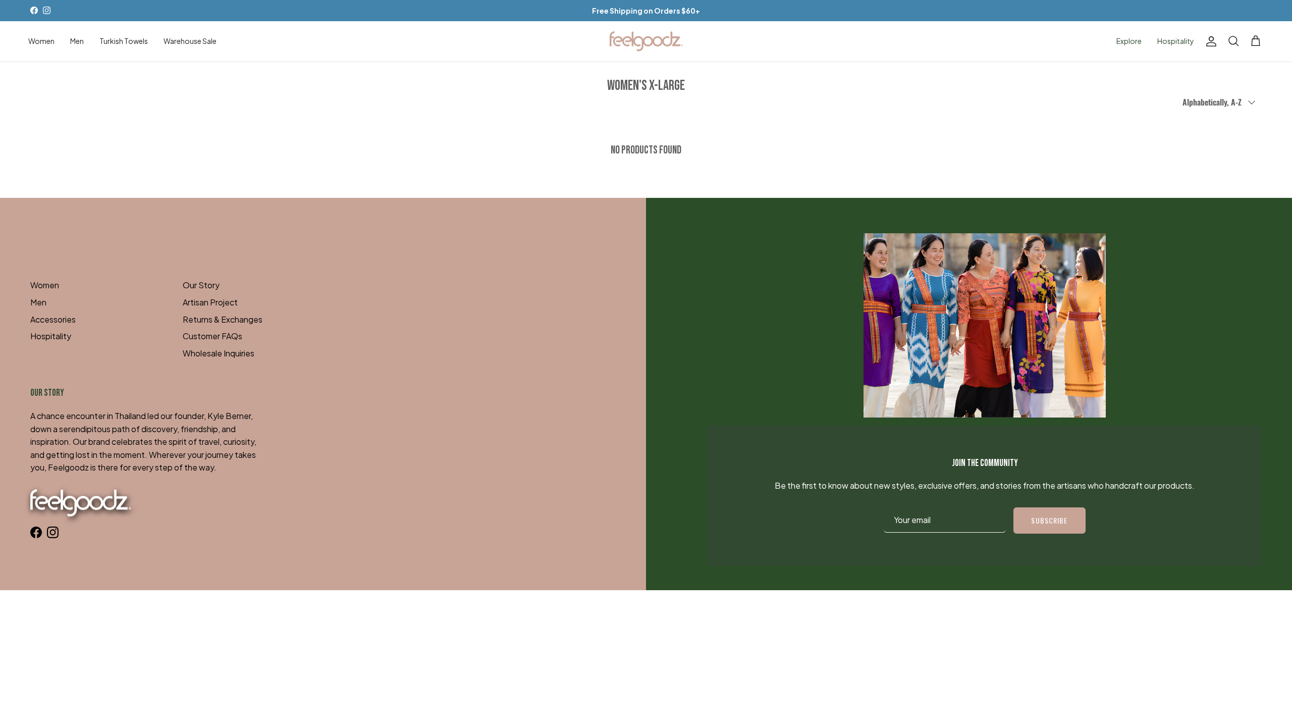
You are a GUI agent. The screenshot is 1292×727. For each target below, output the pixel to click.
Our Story (201, 285)
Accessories (53, 319)
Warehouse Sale (190, 40)
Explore (1129, 40)
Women (41, 40)
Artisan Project (210, 302)
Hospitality (1175, 40)
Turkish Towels (123, 40)
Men (77, 40)
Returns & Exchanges (222, 319)
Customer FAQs (212, 336)
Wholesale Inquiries (218, 353)
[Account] (1209, 41)
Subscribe (1049, 520)
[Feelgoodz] (646, 41)
